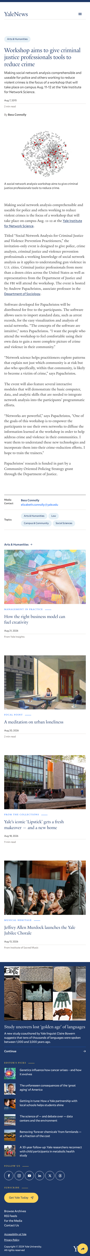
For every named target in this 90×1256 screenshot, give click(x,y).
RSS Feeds (10, 1216)
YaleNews (16, 15)
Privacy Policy (11, 1240)
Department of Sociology (22, 294)
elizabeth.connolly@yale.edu (39, 504)
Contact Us (11, 1225)
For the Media (13, 1221)
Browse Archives (15, 1211)
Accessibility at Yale (15, 1234)
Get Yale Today (18, 1197)
